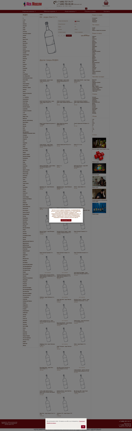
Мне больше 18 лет (66, 220)
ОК (83, 426)
